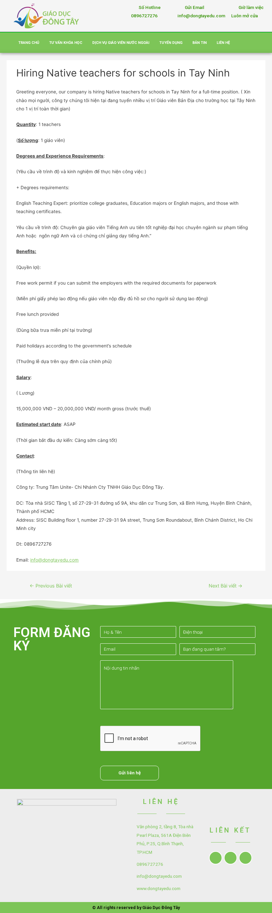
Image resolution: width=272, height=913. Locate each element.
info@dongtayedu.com (54, 560)
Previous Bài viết (51, 586)
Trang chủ (28, 43)
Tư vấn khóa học (65, 43)
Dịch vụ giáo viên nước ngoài (120, 43)
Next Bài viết (225, 586)
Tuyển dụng (170, 43)
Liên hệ (223, 43)
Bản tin (199, 43)
